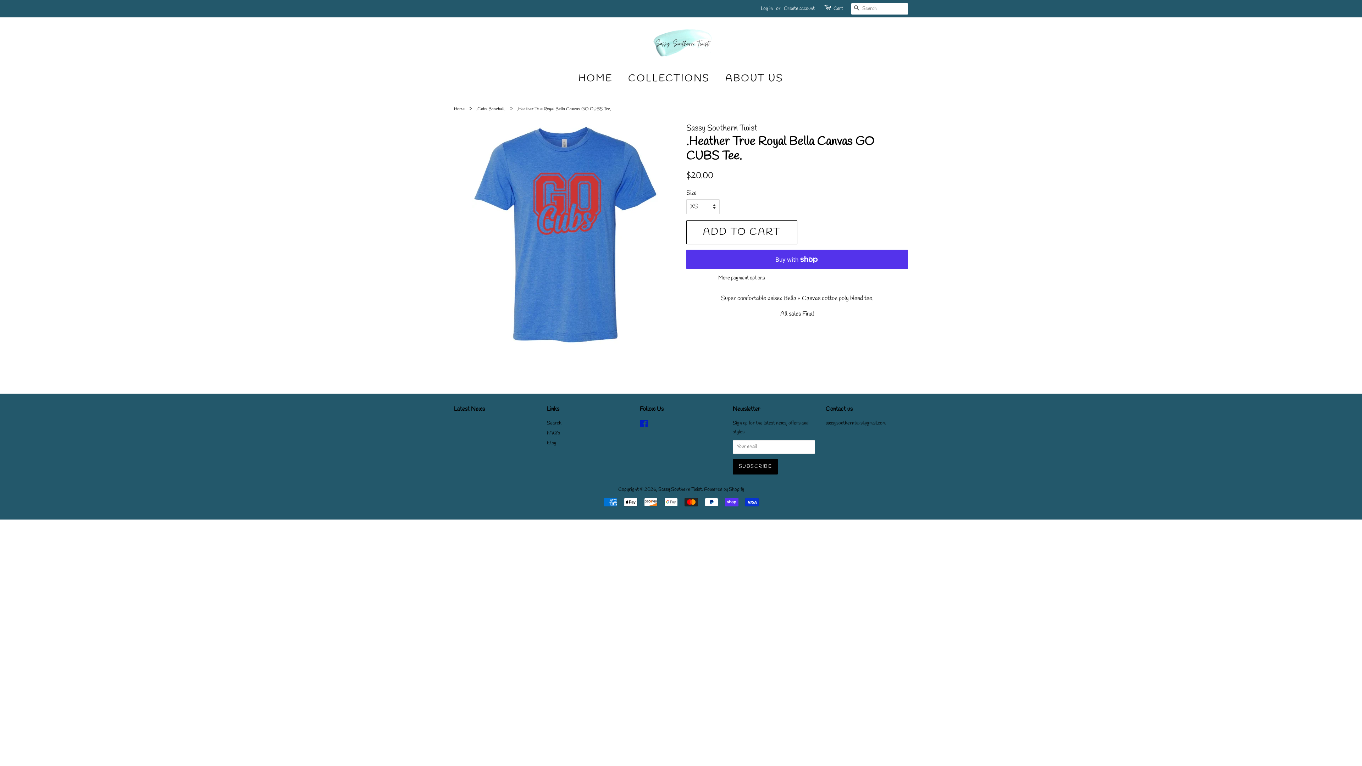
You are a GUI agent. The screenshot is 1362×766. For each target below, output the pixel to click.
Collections (669, 78)
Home (595, 78)
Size (691, 193)
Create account (799, 8)
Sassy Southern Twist (680, 489)
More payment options (741, 278)
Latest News (469, 409)
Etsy (551, 443)
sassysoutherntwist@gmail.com (856, 423)
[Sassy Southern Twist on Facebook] (644, 425)
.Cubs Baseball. (490, 109)
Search (554, 423)
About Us (754, 78)
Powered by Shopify (724, 489)
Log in (767, 8)
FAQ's (553, 433)
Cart (838, 8)
